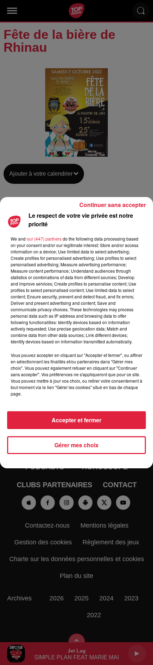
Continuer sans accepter (112, 205)
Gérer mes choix (76, 445)
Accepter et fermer (76, 420)
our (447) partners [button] (44, 239)
